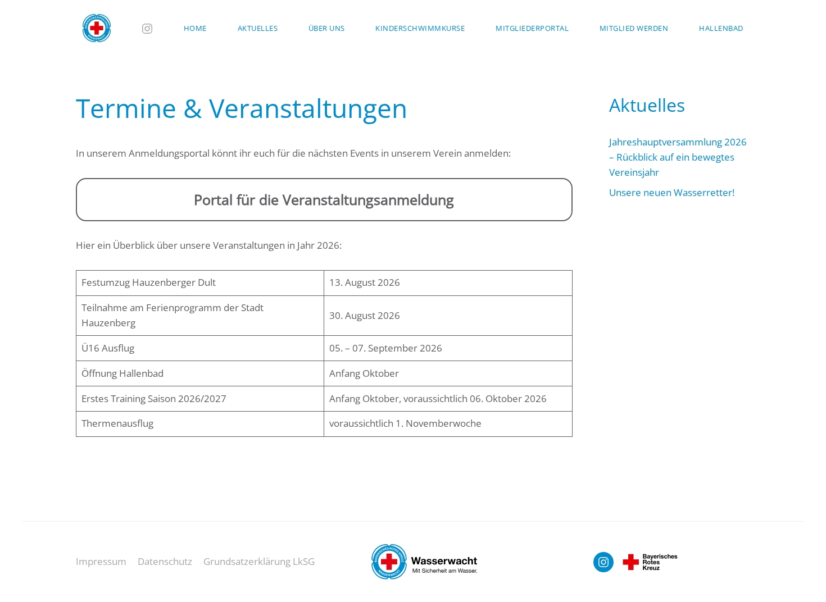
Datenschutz (165, 561)
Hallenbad (721, 28)
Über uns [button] (326, 28)
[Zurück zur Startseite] (97, 28)
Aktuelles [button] (258, 28)
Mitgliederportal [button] (532, 28)
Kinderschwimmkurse (420, 28)
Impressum (101, 561)
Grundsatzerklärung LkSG (259, 561)
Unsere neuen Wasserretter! (671, 192)
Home (195, 28)
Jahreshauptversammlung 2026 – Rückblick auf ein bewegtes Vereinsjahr (678, 157)
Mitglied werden (634, 28)
